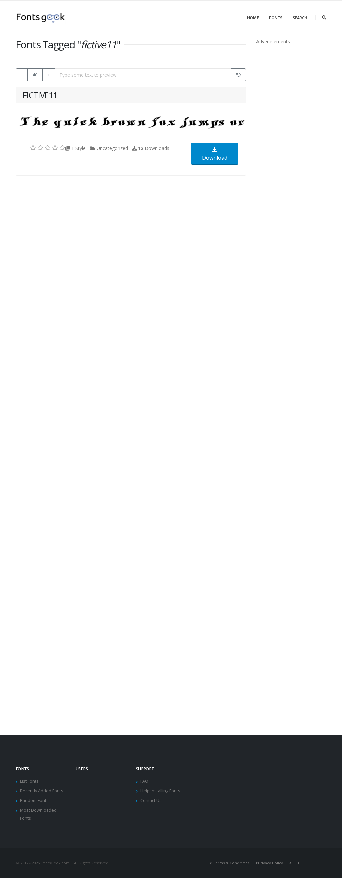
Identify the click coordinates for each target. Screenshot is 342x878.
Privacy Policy (270, 862)
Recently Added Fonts (41, 791)
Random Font (33, 800)
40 (35, 75)
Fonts (275, 18)
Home (253, 18)
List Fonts (29, 781)
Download (214, 157)
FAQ (144, 781)
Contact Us (151, 800)
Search (300, 18)
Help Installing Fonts (160, 791)
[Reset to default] (238, 74)
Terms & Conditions (231, 862)
